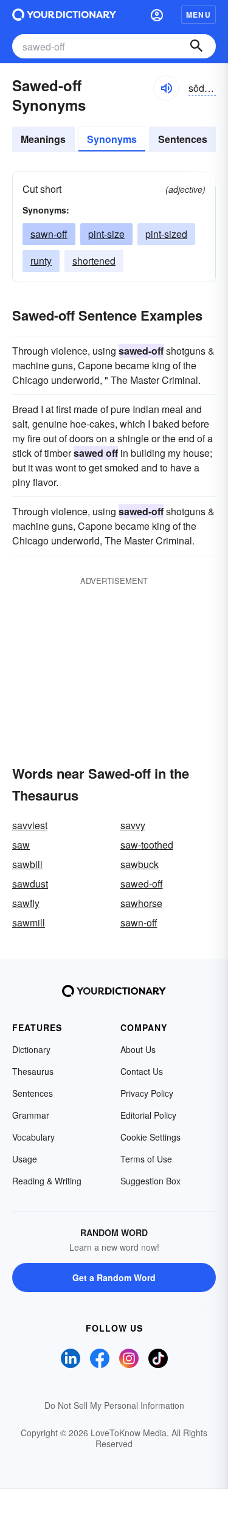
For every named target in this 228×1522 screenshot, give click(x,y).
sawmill (28, 923)
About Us (138, 1049)
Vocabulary (33, 1137)
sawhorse (141, 903)
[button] (157, 14)
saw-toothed (146, 845)
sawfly (26, 903)
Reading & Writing (46, 1181)
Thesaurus (33, 1071)
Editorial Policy (148, 1115)
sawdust (30, 884)
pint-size (106, 234)
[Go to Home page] (64, 14)
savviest (29, 825)
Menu (198, 14)
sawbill (27, 864)
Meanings (43, 139)
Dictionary (31, 1049)
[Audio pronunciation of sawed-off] (166, 88)
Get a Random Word (114, 1277)
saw (21, 845)
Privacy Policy (146, 1093)
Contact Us (141, 1071)
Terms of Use (146, 1159)
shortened (94, 261)
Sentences (182, 139)
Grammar (30, 1115)
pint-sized (166, 234)
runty (41, 261)
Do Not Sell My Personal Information (114, 1405)
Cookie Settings (150, 1137)
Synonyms (112, 139)
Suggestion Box (150, 1181)
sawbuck (139, 864)
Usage (24, 1159)
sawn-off (48, 234)
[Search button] (196, 46)
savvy (132, 825)
